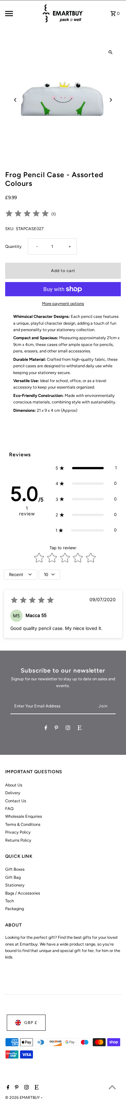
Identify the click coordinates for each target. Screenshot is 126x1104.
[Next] (110, 100)
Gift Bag (13, 877)
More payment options (63, 303)
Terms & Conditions (22, 824)
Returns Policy (18, 840)
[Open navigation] (21, 13)
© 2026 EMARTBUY (23, 1097)
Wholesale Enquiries (23, 816)
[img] (27, 214)
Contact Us (15, 800)
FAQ (9, 808)
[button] (86, 467)
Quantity (13, 246)
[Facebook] (46, 728)
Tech (9, 900)
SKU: (9, 228)
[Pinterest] (56, 728)
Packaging (14, 908)
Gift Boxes (15, 869)
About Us (13, 785)
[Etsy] (79, 728)
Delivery (12, 792)
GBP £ (30, 1022)
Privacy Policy (18, 832)
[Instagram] (68, 728)
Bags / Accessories (22, 893)
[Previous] (15, 100)
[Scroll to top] (112, 1087)
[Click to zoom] (110, 52)
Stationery (15, 885)
